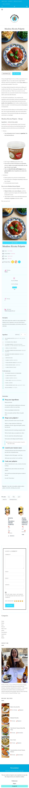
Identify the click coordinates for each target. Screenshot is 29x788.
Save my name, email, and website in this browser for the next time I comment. (14, 596)
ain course (4, 628)
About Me (4, 1)
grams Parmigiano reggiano (15, 351)
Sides (2, 636)
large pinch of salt (10, 367)
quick (19, 496)
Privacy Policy (18, 1)
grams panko (15, 345)
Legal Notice (6, 4)
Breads (2, 637)
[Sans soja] (16, 262)
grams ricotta (15, 339)
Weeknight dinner (13, 499)
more (19, 693)
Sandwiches (3, 634)
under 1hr (5, 499)
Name (7, 571)
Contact (10, 1)
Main (14, 496)
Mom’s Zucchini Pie (15, 707)
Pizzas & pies (4, 632)
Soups (2, 621)
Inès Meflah (10, 250)
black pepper (11, 387)
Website (7, 584)
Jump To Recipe (5, 73)
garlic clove (11, 360)
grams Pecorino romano (14, 355)
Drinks (2, 623)
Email (7, 578)
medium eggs (9, 357)
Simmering (13, 253)
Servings (17, 334)
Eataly (9, 124)
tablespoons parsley (13, 362)
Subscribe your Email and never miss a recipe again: (14, 770)
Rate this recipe (9, 600)
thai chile (13, 380)
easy (9, 496)
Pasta (2, 625)
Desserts (3, 626)
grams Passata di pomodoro (13, 373)
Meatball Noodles (14, 718)
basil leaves (8, 382)
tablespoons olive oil (15, 385)
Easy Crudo (13, 740)
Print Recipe (17, 73)
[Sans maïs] (12, 262)
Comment (8, 554)
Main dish (9, 258)
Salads (2, 630)
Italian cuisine (10, 256)
